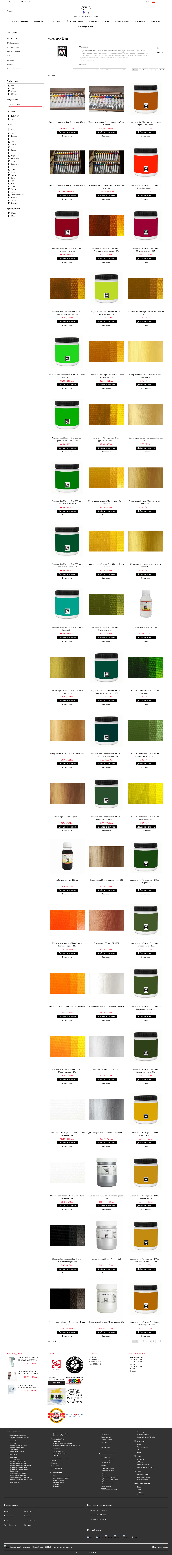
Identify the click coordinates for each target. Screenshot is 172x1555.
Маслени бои (13, 1441)
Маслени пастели (107, 1482)
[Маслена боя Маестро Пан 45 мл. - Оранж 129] (67, 983)
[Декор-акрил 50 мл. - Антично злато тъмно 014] (67, 667)
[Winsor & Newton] (75, 1396)
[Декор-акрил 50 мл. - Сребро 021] (106, 1046)
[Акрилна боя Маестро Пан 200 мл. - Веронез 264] (67, 604)
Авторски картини (143, 1464)
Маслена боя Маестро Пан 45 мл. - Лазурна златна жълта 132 (106, 439)
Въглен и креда (106, 1486)
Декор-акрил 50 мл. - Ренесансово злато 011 (146, 439)
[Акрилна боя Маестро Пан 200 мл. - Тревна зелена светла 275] (67, 415)
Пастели (103, 1473)
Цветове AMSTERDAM (18, 1461)
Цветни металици (17, 195)
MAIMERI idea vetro (59, 1453)
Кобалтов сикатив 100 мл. (67, 880)
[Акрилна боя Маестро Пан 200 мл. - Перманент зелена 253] (67, 541)
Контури (55, 1455)
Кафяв (13, 156)
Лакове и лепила (106, 1437)
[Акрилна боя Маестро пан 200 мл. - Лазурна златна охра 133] (145, 99)
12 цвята (14, 213)
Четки (103, 1432)
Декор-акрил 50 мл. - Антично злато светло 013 (145, 565)
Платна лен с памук (59, 1480)
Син (12, 167)
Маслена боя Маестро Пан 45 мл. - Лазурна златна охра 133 (67, 313)
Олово (13, 189)
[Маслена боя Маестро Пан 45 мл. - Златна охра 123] (145, 288)
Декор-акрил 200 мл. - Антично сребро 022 (106, 1197)
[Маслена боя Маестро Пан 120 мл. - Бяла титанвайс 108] (67, 1109)
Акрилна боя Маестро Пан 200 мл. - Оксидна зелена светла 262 (106, 692)
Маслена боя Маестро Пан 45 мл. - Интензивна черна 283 (67, 1260)
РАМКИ (156, 21)
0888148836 (101, 1519)
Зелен (13, 161)
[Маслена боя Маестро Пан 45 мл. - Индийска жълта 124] (67, 1046)
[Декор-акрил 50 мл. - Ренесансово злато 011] (145, 415)
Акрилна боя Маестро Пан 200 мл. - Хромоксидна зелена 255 (106, 818)
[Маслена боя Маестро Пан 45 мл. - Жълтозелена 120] (145, 794)
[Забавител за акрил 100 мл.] (145, 604)
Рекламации (8, 1516)
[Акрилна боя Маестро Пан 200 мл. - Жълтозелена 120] (106, 288)
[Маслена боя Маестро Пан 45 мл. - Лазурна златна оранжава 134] (106, 225)
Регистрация (29, 1511)
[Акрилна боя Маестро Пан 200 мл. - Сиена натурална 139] (145, 1299)
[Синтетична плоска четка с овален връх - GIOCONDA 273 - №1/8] (12, 1375)
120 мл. (14, 91)
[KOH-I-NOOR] (57, 1416)
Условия (27, 1525)
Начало (8, 32)
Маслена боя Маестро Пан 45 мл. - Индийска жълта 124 (67, 1070)
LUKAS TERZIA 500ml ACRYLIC (21, 1479)
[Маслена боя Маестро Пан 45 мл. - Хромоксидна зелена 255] (145, 730)
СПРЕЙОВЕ (55, 1465)
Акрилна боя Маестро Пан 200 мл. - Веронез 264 (67, 628)
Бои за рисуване (21, 21)
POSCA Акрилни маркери (17, 1435)
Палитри (103, 1442)
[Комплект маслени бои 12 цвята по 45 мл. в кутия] (106, 99)
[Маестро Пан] (62, 57)
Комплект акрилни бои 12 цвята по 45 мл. (67, 122)
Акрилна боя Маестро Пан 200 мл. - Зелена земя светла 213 (145, 1007)
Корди (139, 1489)
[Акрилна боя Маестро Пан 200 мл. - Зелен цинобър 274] (67, 352)
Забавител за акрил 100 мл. (145, 627)
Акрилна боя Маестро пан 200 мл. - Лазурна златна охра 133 (146, 123)
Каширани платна (58, 1482)
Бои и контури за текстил (59, 1458)
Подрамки (56, 1486)
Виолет (13, 200)
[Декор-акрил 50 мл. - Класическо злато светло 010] (145, 352)
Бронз (13, 186)
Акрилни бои (13, 1454)
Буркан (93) (15, 119)
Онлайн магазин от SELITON (86, 1553)
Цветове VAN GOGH (17, 1447)
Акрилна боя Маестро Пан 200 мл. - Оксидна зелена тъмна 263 (106, 755)
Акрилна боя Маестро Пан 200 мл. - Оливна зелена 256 (145, 944)
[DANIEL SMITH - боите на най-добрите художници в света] (75, 1365)
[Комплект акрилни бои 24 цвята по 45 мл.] (67, 162)
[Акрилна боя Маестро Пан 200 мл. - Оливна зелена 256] (145, 920)
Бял (12, 133)
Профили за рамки (143, 1474)
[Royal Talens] (57, 1365)
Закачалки (140, 1492)
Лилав (13, 175)
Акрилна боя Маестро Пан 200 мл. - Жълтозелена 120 (106, 313)
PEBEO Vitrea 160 (58, 1451)
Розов (13, 172)
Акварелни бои (14, 1482)
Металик (14, 197)
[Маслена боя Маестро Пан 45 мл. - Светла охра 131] (106, 478)
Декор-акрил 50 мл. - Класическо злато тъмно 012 (145, 502)
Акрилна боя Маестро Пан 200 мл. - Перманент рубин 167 (145, 249)
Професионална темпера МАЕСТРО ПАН (66, 1445)
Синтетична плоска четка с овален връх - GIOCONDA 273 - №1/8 (28, 1373)
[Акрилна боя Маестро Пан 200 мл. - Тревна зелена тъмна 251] (67, 478)
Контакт (27, 1516)
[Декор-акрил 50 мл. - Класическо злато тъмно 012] (145, 478)
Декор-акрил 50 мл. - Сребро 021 (106, 1069)
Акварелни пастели (108, 1484)
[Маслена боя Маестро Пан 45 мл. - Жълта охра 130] (106, 541)
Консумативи (141, 1495)
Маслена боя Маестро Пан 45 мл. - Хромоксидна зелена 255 (146, 755)
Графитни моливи (107, 1470)
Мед (12, 183)
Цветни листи (105, 1462)
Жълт (13, 147)
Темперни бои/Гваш (57, 1439)
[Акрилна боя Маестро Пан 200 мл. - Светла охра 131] (145, 1173)
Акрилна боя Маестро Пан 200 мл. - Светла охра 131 (145, 1197)
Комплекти (14, 1449)
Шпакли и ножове (106, 1439)
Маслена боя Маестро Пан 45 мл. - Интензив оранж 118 (67, 944)
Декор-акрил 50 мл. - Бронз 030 (67, 817)
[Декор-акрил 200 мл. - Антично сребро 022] (106, 1173)
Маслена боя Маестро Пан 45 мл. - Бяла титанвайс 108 (67, 1197)
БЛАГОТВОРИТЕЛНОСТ (145, 1467)
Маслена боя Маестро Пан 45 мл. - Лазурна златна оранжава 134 (106, 249)
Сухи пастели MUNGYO (110, 1478)
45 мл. (13, 85)
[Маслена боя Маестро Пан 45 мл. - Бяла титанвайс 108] (67, 1173)
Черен (13, 139)
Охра (13, 153)
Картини (141, 21)
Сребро (13, 181)
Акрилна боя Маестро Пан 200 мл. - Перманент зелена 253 (67, 565)
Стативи (103, 1445)
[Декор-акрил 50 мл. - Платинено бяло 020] (106, 983)
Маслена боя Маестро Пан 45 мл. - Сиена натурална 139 (106, 376)
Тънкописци (140, 1432)
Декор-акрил (14, 1471)
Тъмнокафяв (15, 158)
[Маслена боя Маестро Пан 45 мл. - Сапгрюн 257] (145, 667)
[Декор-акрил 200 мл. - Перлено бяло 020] (106, 1299)
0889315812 (25, 2)
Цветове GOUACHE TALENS (62, 1443)
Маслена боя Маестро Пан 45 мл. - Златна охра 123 (146, 313)
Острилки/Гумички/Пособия (146, 1437)
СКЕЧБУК (56, 21)
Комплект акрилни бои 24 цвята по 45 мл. (67, 185)
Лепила (139, 1452)
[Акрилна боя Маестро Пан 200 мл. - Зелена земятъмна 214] (145, 1046)
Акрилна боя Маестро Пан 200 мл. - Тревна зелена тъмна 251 (67, 502)
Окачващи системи (142, 1484)
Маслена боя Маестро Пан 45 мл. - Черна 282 (67, 1323)
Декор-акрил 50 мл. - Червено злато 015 (67, 754)
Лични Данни (29, 1520)
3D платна (56, 1484)
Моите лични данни (160, 1547)
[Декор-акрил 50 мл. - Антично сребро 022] (106, 1109)
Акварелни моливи (108, 1468)
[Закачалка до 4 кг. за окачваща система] (12, 1362)
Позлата (54, 1463)
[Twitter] (164, 2)
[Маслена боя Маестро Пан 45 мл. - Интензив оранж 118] (67, 920)
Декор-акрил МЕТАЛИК (18, 1473)
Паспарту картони (142, 1480)
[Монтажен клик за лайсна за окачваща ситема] (12, 1389)
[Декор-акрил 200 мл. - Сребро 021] (106, 1236)
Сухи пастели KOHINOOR (110, 1480)
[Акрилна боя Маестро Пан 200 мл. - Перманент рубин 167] (145, 225)
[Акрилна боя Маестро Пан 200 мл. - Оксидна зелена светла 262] (106, 667)
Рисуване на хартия (100, 21)
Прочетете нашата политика (61, 1547)
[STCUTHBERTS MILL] (57, 1381)
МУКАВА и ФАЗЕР (143, 1434)
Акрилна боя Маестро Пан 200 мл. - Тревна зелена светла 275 (67, 439)
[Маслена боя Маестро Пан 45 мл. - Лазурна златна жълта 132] (106, 415)
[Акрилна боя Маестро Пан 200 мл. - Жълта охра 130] (145, 1109)
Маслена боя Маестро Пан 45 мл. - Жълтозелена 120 (146, 818)
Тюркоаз (14, 203)
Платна (39, 21)
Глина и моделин (142, 1447)
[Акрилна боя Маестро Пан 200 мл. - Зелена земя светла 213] (145, 983)
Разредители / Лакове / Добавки (19, 1438)
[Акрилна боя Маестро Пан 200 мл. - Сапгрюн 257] (145, 857)
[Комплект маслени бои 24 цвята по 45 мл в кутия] (106, 162)
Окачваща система (86, 27)
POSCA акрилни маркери (18, 1475)
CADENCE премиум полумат (19, 1469)
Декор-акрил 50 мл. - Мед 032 (106, 943)
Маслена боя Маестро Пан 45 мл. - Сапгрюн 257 (146, 692)
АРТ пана (140, 1462)
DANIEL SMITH (58, 1436)
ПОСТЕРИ (140, 1459)
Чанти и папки (105, 1447)
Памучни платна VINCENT (61, 1478)
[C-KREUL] (57, 1397)
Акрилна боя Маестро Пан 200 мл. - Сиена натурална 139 (145, 1323)
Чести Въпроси (10, 1525)
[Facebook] (160, 2)
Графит (13, 192)
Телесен (14, 136)
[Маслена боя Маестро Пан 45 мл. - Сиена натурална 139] (106, 352)
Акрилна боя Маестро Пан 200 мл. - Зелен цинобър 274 (67, 376)
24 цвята (14, 216)
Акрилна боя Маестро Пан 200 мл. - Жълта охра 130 (145, 1134)
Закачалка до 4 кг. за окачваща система (28, 1359)
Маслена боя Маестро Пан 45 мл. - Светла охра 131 (106, 502)
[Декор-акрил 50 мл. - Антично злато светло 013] (145, 541)
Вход (6, 1520)
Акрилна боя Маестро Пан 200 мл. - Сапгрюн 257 (145, 881)
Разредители (105, 1434)
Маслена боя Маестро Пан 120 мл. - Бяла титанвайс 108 (67, 1134)
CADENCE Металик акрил (18, 1467)
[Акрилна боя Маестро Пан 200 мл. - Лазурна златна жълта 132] (145, 1236)
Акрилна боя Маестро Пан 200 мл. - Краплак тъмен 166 (67, 249)
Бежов (13, 144)
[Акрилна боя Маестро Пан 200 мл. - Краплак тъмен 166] (67, 225)
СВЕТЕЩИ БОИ (56, 1468)
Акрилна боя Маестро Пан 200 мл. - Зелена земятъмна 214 (145, 1070)
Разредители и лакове (17, 1451)
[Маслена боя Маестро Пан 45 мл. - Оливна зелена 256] (106, 604)
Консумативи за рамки (144, 1477)
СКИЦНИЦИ (105, 1457)
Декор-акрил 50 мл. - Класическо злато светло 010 (145, 376)
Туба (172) (15, 116)
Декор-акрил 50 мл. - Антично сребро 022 (106, 1133)
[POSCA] (75, 1381)
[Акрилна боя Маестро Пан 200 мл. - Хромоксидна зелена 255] (106, 794)
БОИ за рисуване (13, 1432)
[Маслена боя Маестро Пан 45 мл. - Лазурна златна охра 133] (67, 288)
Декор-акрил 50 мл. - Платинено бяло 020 (106, 1006)
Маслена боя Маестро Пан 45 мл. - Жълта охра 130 (106, 565)
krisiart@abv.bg (101, 1510)
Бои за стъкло (55, 1449)
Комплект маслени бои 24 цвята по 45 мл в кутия (106, 186)
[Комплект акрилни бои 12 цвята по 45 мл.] (67, 99)
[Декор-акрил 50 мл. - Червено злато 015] (67, 730)
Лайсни (139, 1487)
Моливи (103, 1465)
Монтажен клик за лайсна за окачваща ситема (28, 1386)
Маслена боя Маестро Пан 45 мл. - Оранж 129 (67, 1007)
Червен (13, 169)
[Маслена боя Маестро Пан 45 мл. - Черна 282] (67, 1299)
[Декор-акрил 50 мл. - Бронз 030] (67, 794)
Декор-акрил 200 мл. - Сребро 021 (106, 1259)
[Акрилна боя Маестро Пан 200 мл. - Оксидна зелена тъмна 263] (106, 730)
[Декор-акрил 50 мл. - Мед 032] (106, 920)
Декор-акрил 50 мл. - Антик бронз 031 (106, 880)
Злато (13, 178)
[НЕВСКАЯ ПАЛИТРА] (75, 1416)
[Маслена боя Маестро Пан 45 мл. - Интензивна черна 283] (67, 1236)
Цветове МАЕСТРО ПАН (18, 1445)
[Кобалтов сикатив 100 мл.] (67, 857)
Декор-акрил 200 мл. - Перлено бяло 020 (106, 1322)
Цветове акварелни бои (60, 1434)
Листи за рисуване (107, 1460)
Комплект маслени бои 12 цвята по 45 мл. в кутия (106, 123)
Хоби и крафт (123, 21)
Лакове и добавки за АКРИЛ (19, 1477)
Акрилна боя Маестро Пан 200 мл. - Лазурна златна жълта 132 (145, 1260)
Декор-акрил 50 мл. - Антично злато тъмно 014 (67, 692)
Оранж (13, 150)
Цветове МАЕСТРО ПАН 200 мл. (21, 1465)
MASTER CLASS (15, 1443)
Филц (138, 1449)
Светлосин (15, 164)
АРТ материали (76, 21)
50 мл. (13, 88)
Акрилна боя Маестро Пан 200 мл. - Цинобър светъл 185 (145, 186)
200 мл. (14, 94)
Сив (12, 142)
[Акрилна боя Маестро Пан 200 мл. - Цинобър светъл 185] (145, 162)
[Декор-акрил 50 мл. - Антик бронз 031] (106, 857)
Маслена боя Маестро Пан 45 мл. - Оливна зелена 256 (106, 628)
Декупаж (139, 1444)
